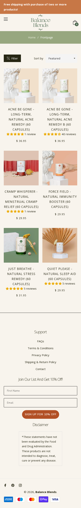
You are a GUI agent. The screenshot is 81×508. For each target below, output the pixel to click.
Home (32, 37)
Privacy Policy (40, 355)
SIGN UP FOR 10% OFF (40, 414)
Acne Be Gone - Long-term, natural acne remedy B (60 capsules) (60, 119)
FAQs (40, 341)
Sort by (38, 58)
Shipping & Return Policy (40, 362)
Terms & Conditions (40, 348)
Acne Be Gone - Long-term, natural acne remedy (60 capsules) (21, 119)
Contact (41, 369)
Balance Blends (46, 492)
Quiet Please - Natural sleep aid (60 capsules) (60, 274)
